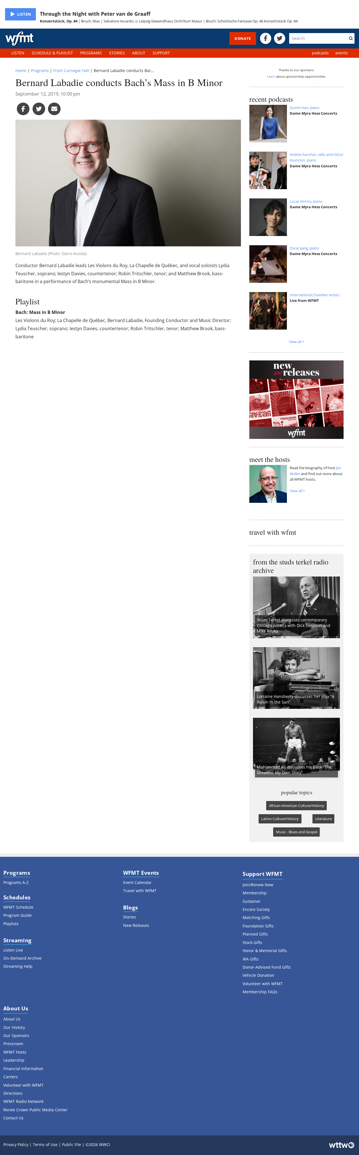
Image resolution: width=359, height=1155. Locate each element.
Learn (271, 76)
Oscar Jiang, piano (304, 248)
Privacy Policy (15, 1144)
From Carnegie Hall (71, 70)
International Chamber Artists (314, 294)
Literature (323, 818)
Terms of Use (45, 1144)
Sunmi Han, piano (304, 107)
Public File (71, 1144)
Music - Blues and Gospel (296, 831)
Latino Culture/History (280, 818)
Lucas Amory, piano (306, 201)
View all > (296, 341)
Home (20, 70)
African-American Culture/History (296, 805)
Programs (40, 70)
